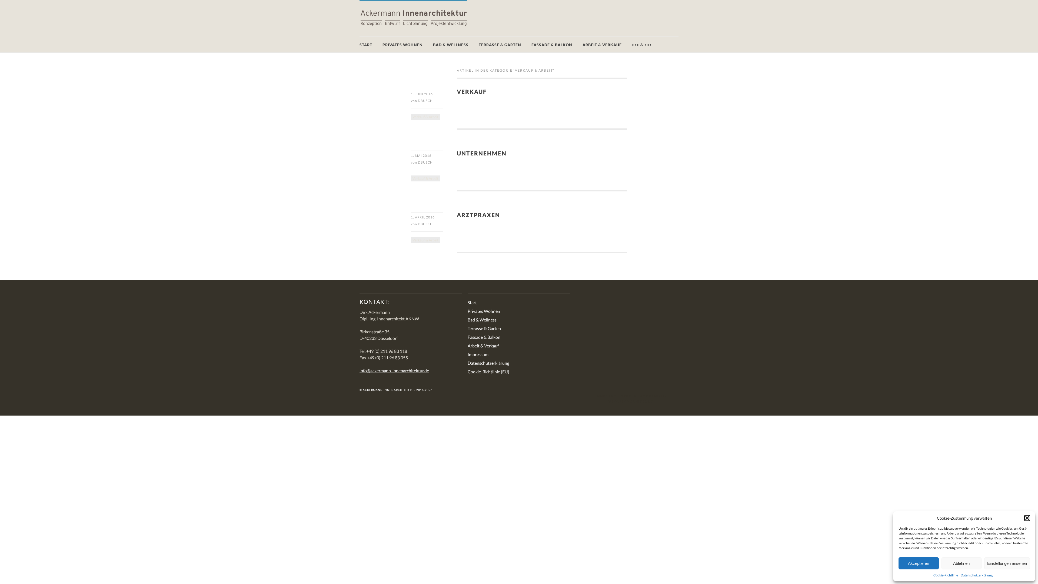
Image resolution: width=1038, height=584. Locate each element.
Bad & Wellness (450, 44)
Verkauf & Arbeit (425, 117)
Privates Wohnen (402, 44)
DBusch (425, 101)
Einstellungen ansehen (1007, 563)
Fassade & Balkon (551, 44)
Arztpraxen (478, 214)
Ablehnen (961, 563)
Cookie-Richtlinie (945, 575)
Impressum (478, 354)
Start (366, 44)
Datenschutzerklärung (977, 575)
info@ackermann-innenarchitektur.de (394, 370)
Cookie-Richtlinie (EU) (488, 371)
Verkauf (472, 91)
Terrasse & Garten (500, 44)
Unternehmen (482, 153)
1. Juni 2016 (422, 94)
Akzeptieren (918, 563)
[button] (1027, 518)
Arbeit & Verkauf (602, 44)
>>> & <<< (642, 44)
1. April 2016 (423, 217)
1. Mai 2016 (421, 156)
